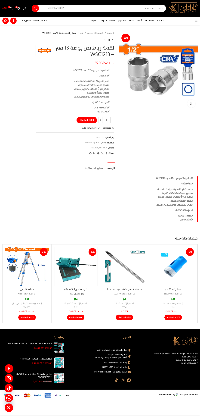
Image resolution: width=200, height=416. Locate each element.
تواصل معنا (26, 20)
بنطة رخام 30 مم (173, 289)
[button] (173, 317)
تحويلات (67, 303)
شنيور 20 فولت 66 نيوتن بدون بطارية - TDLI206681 (29, 343)
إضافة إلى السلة (87, 120)
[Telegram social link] (90, 153)
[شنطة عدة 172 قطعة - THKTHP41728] (59, 362)
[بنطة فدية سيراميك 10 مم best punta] (124, 266)
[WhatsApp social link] (5, 21)
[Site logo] (183, 8)
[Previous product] (112, 40)
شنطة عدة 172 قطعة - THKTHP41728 (35, 359)
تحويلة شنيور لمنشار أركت (75, 289)
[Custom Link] (9, 368)
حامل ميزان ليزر (27, 289)
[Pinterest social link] (98, 153)
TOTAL (124, 307)
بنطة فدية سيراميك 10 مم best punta (124, 289)
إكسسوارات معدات (95, 33)
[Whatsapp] (9, 398)
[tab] (111, 167)
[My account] (25, 8)
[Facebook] (129, 380)
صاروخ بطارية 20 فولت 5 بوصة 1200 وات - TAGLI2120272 (33, 376)
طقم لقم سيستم (99, 148)
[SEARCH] (35, 8)
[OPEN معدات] (146, 20)
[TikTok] (9, 388)
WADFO (27, 307)
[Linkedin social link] (94, 153)
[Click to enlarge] (191, 104)
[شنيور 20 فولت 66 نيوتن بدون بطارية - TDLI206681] (59, 347)
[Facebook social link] (13, 21)
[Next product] (105, 40)
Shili (173, 307)
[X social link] (102, 153)
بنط (164, 303)
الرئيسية (110, 33)
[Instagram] (123, 380)
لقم (81, 33)
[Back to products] (109, 40)
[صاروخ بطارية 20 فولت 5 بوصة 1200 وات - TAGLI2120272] (59, 378)
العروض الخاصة (40, 20)
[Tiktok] (116, 380)
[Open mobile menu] (196, 21)
